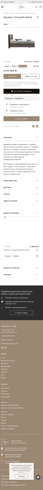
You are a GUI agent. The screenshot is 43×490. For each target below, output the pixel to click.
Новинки (4, 391)
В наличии (5, 388)
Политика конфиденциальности (13, 485)
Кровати (4, 412)
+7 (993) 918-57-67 (8, 330)
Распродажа (5, 397)
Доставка (7, 187)
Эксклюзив (5, 394)
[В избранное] (37, 250)
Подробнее (21, 472)
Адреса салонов (10, 201)
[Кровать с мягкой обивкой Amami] (21, 218)
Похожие (7, 275)
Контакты (4, 363)
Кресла (3, 423)
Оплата (7, 194)
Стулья (3, 420)
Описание (8, 137)
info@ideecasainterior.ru (9, 343)
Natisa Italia (21, 450)
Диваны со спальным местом (12, 408)
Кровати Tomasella (11, 213)
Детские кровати (7, 414)
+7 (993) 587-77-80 (8, 336)
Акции (3, 377)
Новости (4, 372)
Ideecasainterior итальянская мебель (18, 442)
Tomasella (7, 247)
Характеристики (10, 181)
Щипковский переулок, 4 (9, 332)
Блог (2, 375)
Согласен (21, 476)
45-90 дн (14, 66)
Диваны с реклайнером (10, 405)
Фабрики (4, 369)
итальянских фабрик (13, 457)
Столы (3, 417)
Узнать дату (22, 66)
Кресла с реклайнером (9, 426)
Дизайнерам (5, 366)
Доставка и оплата (8, 361)
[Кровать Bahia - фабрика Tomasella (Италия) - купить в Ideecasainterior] (22, 54)
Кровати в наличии (11, 268)
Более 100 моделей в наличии (12, 462)
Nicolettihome (10, 450)
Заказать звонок (7, 340)
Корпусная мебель (8, 429)
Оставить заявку (21, 313)
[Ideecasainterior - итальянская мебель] (21, 6)
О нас (3, 358)
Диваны (4, 402)
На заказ (7, 256)
